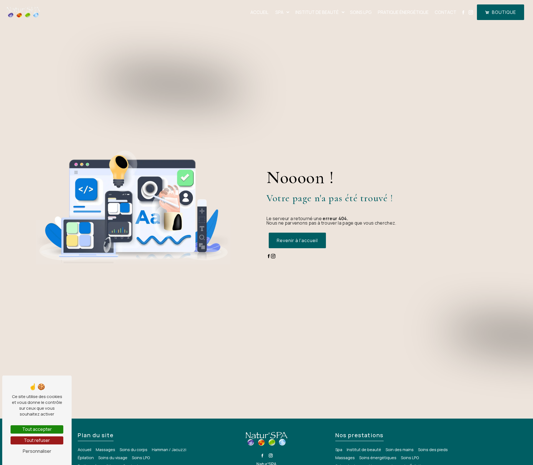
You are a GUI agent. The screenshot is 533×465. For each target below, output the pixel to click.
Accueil (259, 12)
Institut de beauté (317, 12)
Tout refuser (37, 440)
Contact (445, 12)
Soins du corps (133, 449)
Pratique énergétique (403, 12)
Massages (345, 457)
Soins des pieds (433, 449)
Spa (279, 12)
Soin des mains (400, 449)
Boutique (504, 12)
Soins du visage (112, 457)
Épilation (86, 457)
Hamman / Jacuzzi (169, 449)
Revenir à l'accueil (297, 240)
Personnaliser (37, 451)
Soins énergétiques (377, 457)
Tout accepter (37, 429)
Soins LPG (361, 12)
